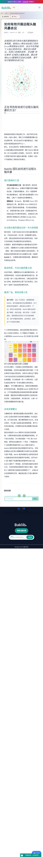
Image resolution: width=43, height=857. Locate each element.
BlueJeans (22, 220)
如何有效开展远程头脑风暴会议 (17, 13)
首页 (2, 13)
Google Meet (31, 217)
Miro (17, 188)
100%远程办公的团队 (16, 153)
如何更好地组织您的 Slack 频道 (17, 445)
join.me (31, 220)
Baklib (9, 303)
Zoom (32, 201)
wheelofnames (18, 336)
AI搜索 (30, 537)
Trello (36, 195)
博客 (6, 13)
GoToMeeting (12, 220)
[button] (15, 16)
